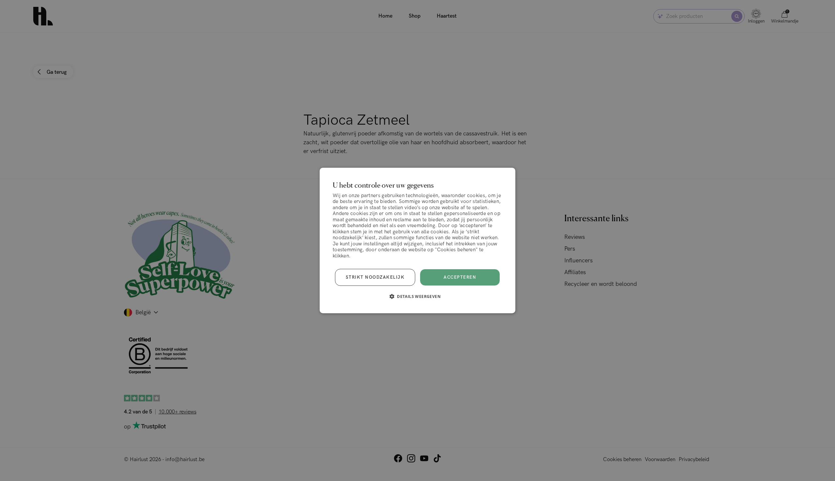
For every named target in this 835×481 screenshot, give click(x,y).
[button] (417, 296)
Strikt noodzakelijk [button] (375, 277)
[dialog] (417, 240)
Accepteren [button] (460, 277)
